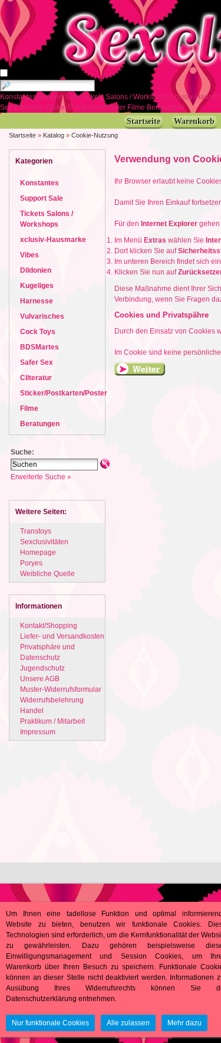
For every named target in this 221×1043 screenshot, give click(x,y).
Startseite (22, 135)
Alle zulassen (128, 1023)
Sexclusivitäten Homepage (44, 547)
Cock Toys (37, 332)
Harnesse (36, 301)
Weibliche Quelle (47, 574)
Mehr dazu (184, 1023)
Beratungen (166, 107)
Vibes (29, 255)
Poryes (31, 563)
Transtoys (35, 531)
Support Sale (59, 97)
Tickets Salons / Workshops (126, 97)
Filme (137, 107)
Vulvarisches (42, 316)
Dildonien (35, 270)
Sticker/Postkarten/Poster (86, 107)
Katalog (53, 135)
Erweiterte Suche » (41, 477)
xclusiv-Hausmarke (53, 240)
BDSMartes (39, 347)
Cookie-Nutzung (94, 135)
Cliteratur (29, 107)
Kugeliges (37, 286)
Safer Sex (36, 362)
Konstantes (19, 97)
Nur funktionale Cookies (50, 1023)
